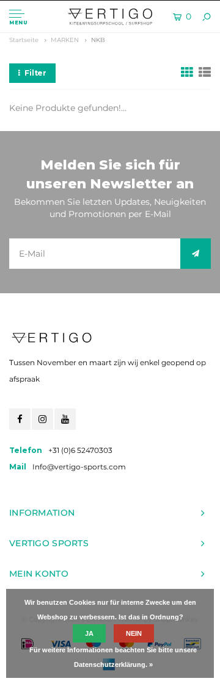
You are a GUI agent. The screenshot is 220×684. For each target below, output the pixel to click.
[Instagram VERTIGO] (42, 419)
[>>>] (195, 253)
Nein (134, 633)
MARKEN (65, 40)
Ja (89, 633)
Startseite (23, 40)
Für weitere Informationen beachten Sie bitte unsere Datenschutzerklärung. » (113, 657)
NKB (98, 40)
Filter (35, 72)
